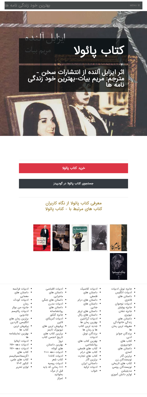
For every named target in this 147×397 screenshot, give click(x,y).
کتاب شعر (57, 359)
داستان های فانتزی (125, 298)
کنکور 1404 (23, 363)
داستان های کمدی (125, 350)
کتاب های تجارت (87, 356)
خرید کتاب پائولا (73, 168)
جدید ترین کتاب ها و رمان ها (87, 328)
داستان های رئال (87, 315)
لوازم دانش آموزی (121, 374)
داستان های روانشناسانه (56, 309)
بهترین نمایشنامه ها (19, 335)
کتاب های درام (88, 352)
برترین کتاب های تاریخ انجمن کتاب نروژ (52, 337)
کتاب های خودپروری (126, 343)
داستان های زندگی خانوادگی (122, 321)
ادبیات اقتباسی (54, 289)
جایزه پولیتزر (125, 307)
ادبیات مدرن (55, 304)
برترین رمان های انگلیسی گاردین (19, 321)
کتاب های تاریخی (122, 363)
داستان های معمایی (22, 294)
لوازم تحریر (22, 367)
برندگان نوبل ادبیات (90, 335)
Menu (134, 5)
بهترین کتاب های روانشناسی (87, 343)
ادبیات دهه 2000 (53, 352)
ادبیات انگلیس (123, 292)
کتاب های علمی (20, 359)
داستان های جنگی (52, 300)
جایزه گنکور (56, 315)
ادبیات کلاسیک (88, 289)
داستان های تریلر (87, 311)
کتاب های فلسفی (87, 348)
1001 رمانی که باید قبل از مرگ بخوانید (53, 371)
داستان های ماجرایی (56, 294)
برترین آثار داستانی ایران (89, 361)
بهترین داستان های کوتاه (55, 347)
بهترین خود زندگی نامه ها (27, 5)
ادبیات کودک (21, 300)
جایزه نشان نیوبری (125, 313)
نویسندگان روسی (122, 367)
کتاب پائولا (99, 51)
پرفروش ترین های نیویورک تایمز (52, 328)
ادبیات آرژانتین (88, 319)
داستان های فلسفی (90, 294)
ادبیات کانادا (55, 356)
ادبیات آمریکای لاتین (54, 321)
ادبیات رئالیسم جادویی (20, 313)
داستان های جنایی (90, 306)
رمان (26, 304)
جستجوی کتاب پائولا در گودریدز (73, 183)
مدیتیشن (126, 371)
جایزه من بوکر (20, 307)
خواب (94, 371)
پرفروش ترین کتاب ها (21, 328)
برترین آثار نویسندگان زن (123, 358)
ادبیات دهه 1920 (19, 348)
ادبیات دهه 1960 (19, 345)
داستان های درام (87, 300)
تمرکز (60, 378)
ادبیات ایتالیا (21, 341)
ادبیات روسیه (55, 363)
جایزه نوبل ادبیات (121, 289)
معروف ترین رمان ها (122, 328)
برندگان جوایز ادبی (124, 335)
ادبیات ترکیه (90, 367)
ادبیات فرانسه (21, 289)
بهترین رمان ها (88, 322)
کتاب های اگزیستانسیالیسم (19, 354)
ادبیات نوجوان (123, 304)
